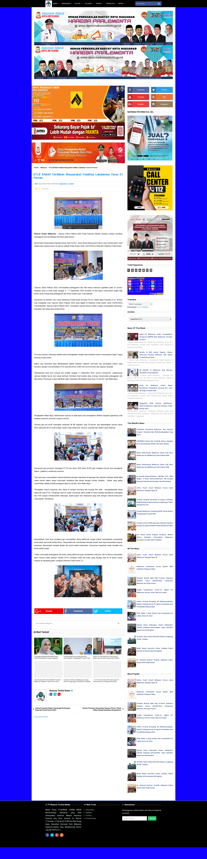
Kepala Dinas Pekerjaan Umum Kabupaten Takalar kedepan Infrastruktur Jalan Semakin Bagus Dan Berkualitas (155, 627)
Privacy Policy (91, 818)
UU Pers (89, 815)
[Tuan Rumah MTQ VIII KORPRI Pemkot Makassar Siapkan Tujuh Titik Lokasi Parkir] (48, 669)
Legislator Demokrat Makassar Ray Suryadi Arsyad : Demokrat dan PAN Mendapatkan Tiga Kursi (155, 432)
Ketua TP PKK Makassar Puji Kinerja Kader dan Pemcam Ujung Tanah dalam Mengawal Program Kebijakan (106, 658)
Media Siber (157, 843)
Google (49, 611)
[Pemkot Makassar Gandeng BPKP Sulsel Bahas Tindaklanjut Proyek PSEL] (78, 646)
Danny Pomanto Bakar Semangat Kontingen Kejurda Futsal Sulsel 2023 (52, 709)
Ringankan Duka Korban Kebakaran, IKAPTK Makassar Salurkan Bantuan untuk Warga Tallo (155, 405)
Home (36, 167)
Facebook (78, 611)
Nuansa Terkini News (59, 690)
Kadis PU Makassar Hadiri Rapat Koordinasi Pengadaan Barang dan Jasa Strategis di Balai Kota (155, 388)
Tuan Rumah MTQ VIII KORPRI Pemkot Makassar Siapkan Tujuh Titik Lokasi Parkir (47, 681)
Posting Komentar (41, 717)
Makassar (43, 167)
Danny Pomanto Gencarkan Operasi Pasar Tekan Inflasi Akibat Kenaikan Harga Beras (102, 709)
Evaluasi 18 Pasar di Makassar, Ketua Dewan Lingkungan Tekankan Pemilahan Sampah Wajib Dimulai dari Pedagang (77, 681)
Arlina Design (108, 843)
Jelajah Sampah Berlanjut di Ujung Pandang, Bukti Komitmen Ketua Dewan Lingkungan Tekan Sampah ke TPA (155, 502)
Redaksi (89, 813)
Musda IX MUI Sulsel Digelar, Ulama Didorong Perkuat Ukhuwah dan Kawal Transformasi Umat (155, 354)
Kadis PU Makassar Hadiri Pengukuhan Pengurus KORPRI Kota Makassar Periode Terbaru (155, 336)
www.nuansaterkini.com (134, 843)
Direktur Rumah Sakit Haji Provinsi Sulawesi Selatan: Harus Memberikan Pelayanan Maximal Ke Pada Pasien (155, 580)
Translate (144, 307)
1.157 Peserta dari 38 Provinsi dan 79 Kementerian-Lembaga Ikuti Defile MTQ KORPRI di (106, 681)
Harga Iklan (90, 810)
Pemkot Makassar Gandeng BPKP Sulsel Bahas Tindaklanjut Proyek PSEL (77, 657)
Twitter (107, 611)
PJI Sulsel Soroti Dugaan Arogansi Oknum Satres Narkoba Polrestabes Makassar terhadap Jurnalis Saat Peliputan (155, 537)
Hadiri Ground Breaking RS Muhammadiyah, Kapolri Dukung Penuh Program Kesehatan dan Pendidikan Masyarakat (155, 604)
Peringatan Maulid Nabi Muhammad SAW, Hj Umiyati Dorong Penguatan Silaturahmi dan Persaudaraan (46, 658)
